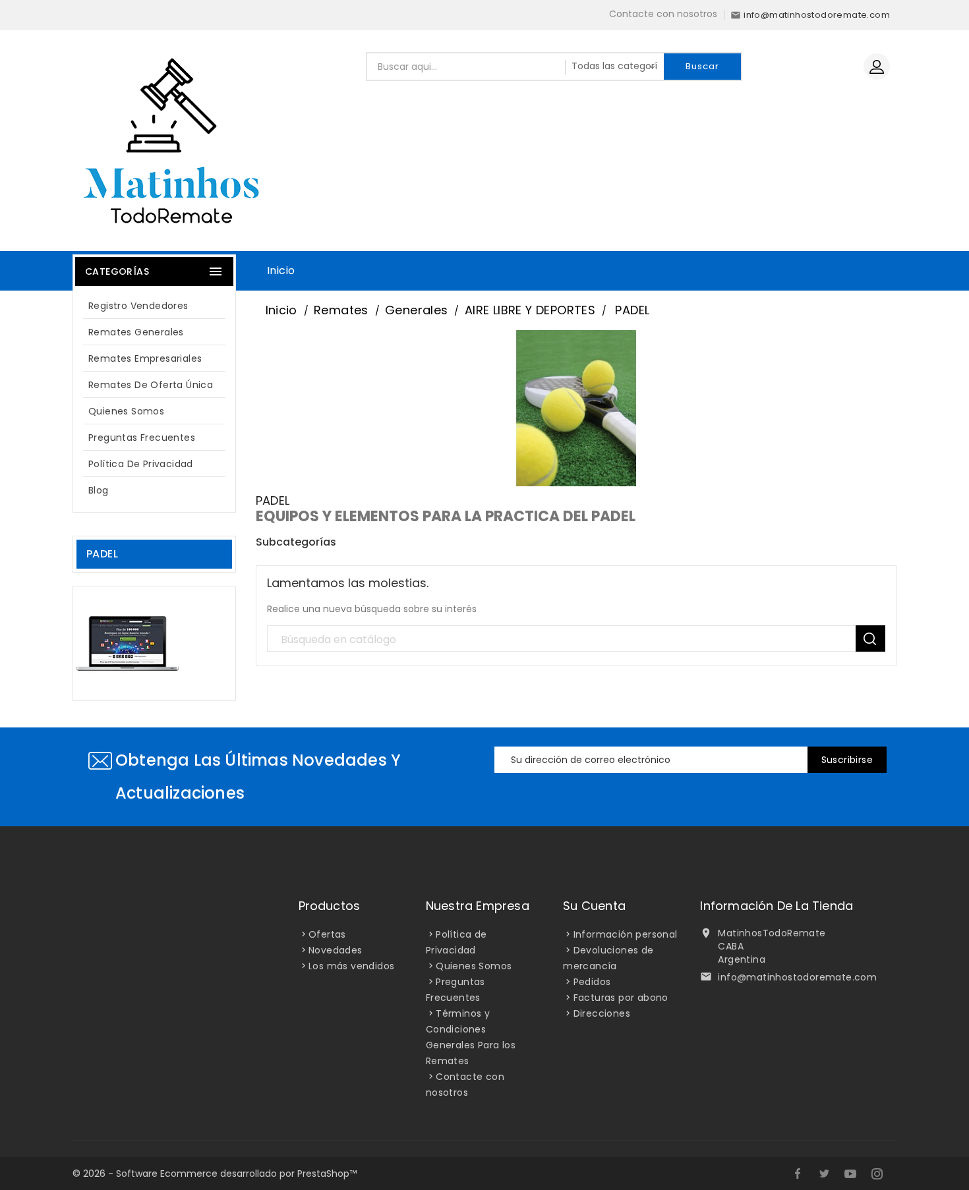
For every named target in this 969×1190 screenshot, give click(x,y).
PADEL (102, 553)
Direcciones (601, 1013)
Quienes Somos (126, 411)
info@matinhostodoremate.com (797, 977)
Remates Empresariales (145, 358)
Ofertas (327, 934)
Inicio (281, 270)
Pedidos (592, 981)
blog (98, 490)
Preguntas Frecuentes (141, 437)
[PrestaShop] (127, 642)
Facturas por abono (620, 997)
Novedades (335, 950)
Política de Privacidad (140, 463)
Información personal (625, 934)
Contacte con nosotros (663, 13)
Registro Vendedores (138, 305)
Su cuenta (594, 905)
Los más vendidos (351, 966)
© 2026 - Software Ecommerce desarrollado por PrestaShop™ (215, 1173)
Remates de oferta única (150, 384)
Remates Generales (136, 332)
